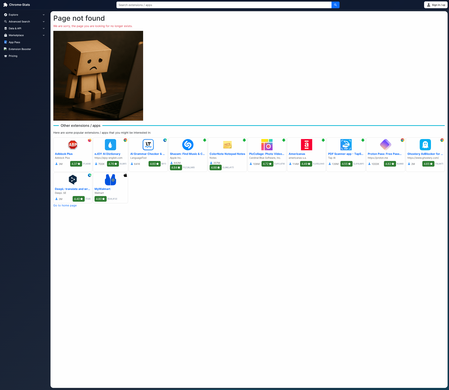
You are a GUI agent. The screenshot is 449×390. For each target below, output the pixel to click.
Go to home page (65, 205)
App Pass (14, 42)
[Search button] (335, 5)
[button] (436, 4)
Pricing (13, 55)
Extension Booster (20, 49)
